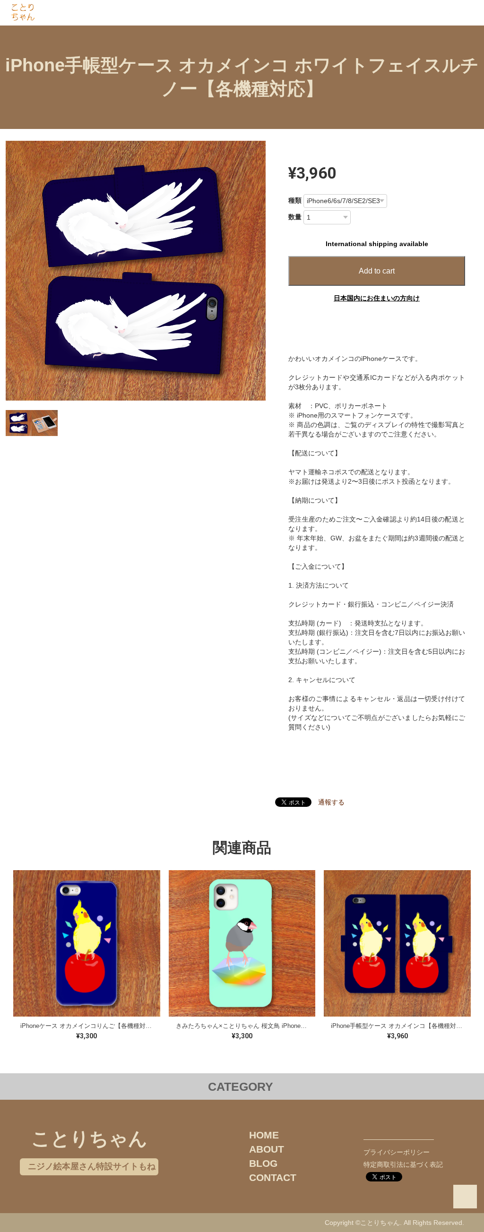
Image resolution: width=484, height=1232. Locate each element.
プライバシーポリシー (396, 1152)
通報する (331, 802)
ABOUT (266, 1149)
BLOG (263, 1163)
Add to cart (377, 271)
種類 (295, 200)
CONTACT (272, 1177)
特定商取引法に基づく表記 (403, 1164)
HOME (264, 1134)
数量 (295, 217)
